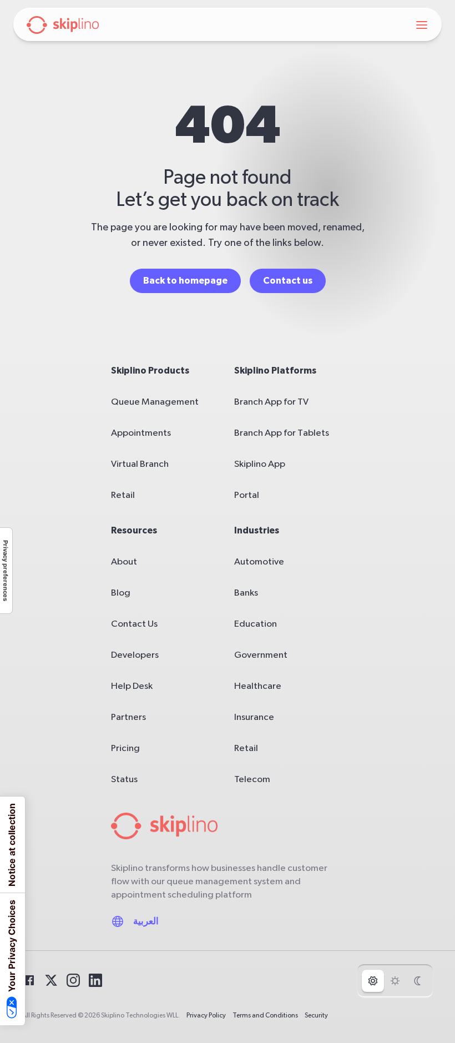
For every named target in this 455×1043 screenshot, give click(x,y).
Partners (128, 717)
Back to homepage (185, 280)
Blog (120, 592)
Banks (246, 592)
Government (260, 654)
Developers (135, 654)
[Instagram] (73, 980)
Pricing (125, 748)
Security (316, 1015)
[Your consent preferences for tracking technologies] (6, 570)
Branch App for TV (271, 401)
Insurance (254, 717)
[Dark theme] (417, 981)
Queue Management (155, 401)
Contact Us (134, 623)
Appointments (141, 432)
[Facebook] (29, 980)
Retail (123, 495)
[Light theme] (395, 981)
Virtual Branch (140, 463)
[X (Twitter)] (51, 980)
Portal (246, 495)
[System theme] (373, 981)
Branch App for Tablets (281, 432)
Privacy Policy (206, 1015)
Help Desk (132, 686)
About (124, 561)
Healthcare (257, 686)
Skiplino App (259, 463)
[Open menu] (422, 25)
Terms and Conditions (265, 1015)
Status (124, 779)
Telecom (252, 779)
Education (255, 623)
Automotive (259, 561)
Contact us (287, 280)
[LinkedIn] (95, 980)
